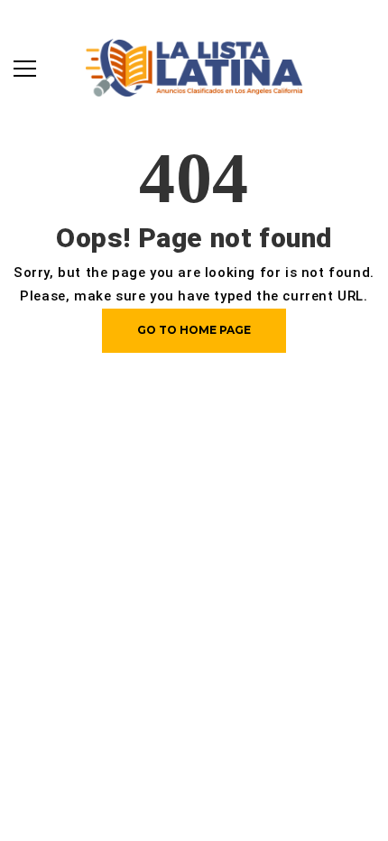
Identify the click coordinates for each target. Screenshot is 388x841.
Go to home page (194, 330)
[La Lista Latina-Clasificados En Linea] (194, 66)
